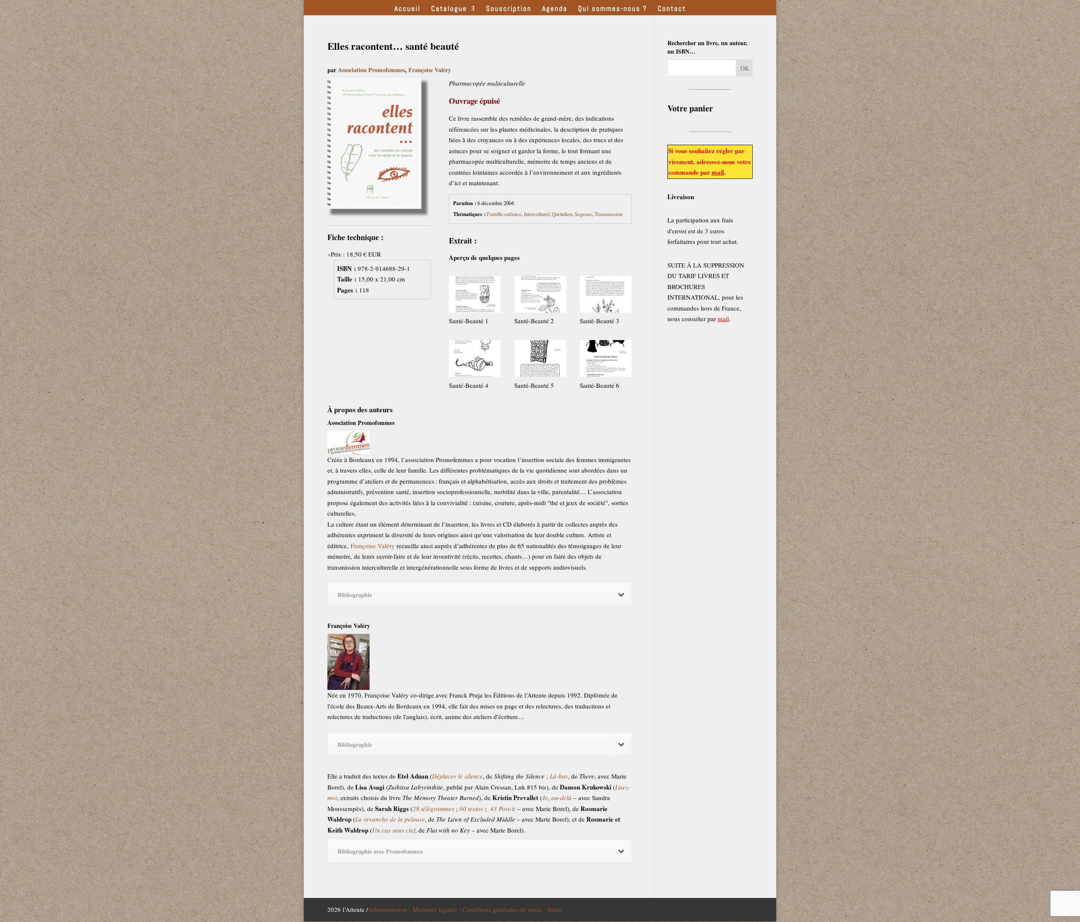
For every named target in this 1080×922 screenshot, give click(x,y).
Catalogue (449, 9)
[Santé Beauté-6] (606, 360)
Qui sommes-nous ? (612, 9)
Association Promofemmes (371, 69)
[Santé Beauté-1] (475, 296)
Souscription (509, 9)
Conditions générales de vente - (504, 909)
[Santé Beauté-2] (540, 296)
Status (554, 909)
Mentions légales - (437, 909)
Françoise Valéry (429, 69)
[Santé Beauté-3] (606, 296)
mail (718, 172)
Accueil (407, 9)
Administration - (390, 909)
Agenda (554, 9)
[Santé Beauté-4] (475, 360)
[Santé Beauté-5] (540, 360)
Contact (672, 9)
